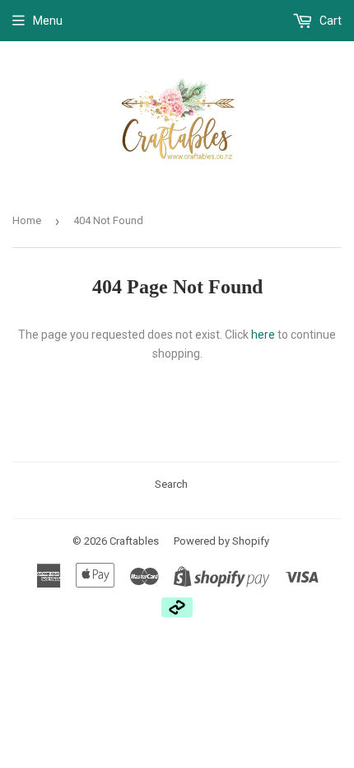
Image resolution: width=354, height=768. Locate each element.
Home (26, 220)
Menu (48, 20)
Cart (329, 20)
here (263, 334)
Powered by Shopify (221, 541)
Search (171, 484)
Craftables (134, 541)
